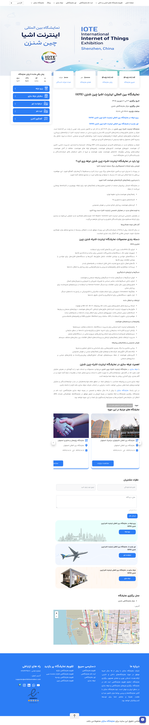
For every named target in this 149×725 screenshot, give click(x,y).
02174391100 (25, 671)
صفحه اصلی (129, 3)
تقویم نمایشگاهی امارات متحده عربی (60, 674)
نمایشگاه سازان (38, 3)
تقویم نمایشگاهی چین (65, 680)
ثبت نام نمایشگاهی (86, 3)
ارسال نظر (132, 516)
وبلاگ (49, 3)
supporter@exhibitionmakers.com (28, 679)
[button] (53, 442)
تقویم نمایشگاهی (89, 670)
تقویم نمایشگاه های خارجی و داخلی (110, 3)
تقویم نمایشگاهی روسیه (64, 677)
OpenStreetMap (124, 643)
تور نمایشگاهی (71, 3)
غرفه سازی (59, 3)
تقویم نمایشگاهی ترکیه (65, 670)
